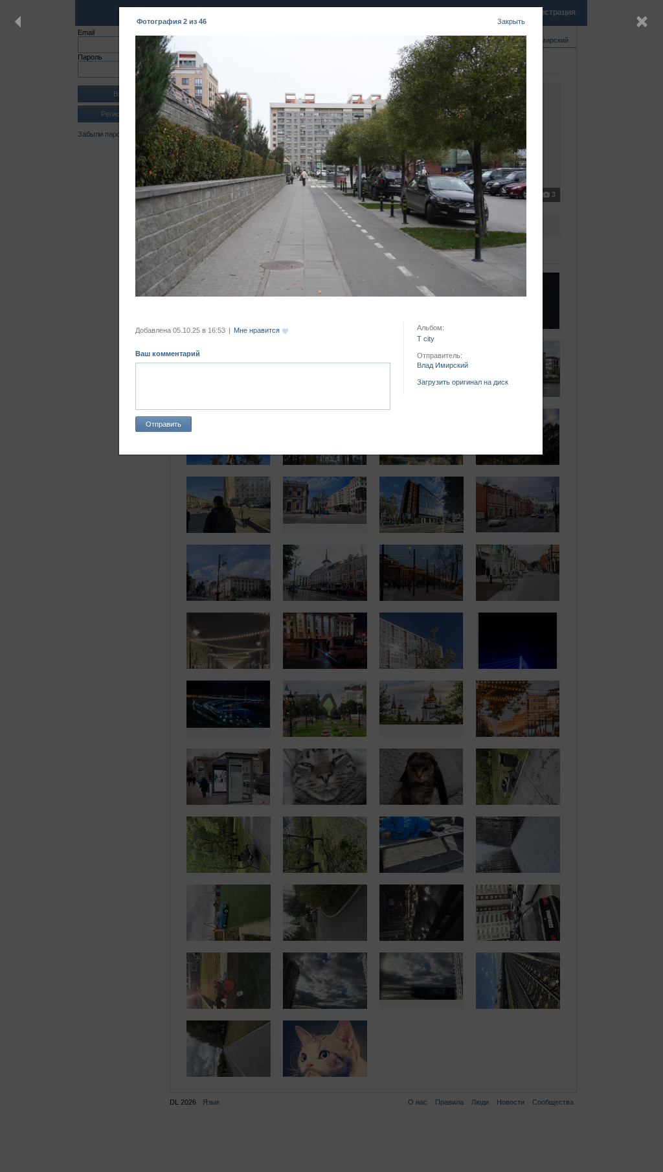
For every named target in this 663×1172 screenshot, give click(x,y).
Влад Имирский (442, 365)
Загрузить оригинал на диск (462, 382)
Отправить (163, 424)
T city (425, 339)
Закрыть (511, 21)
